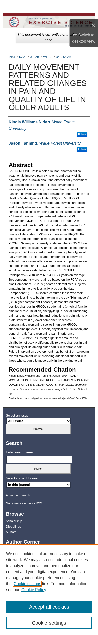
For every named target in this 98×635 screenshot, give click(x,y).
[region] (49, 589)
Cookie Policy (33, 590)
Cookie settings (27, 584)
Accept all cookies (49, 607)
